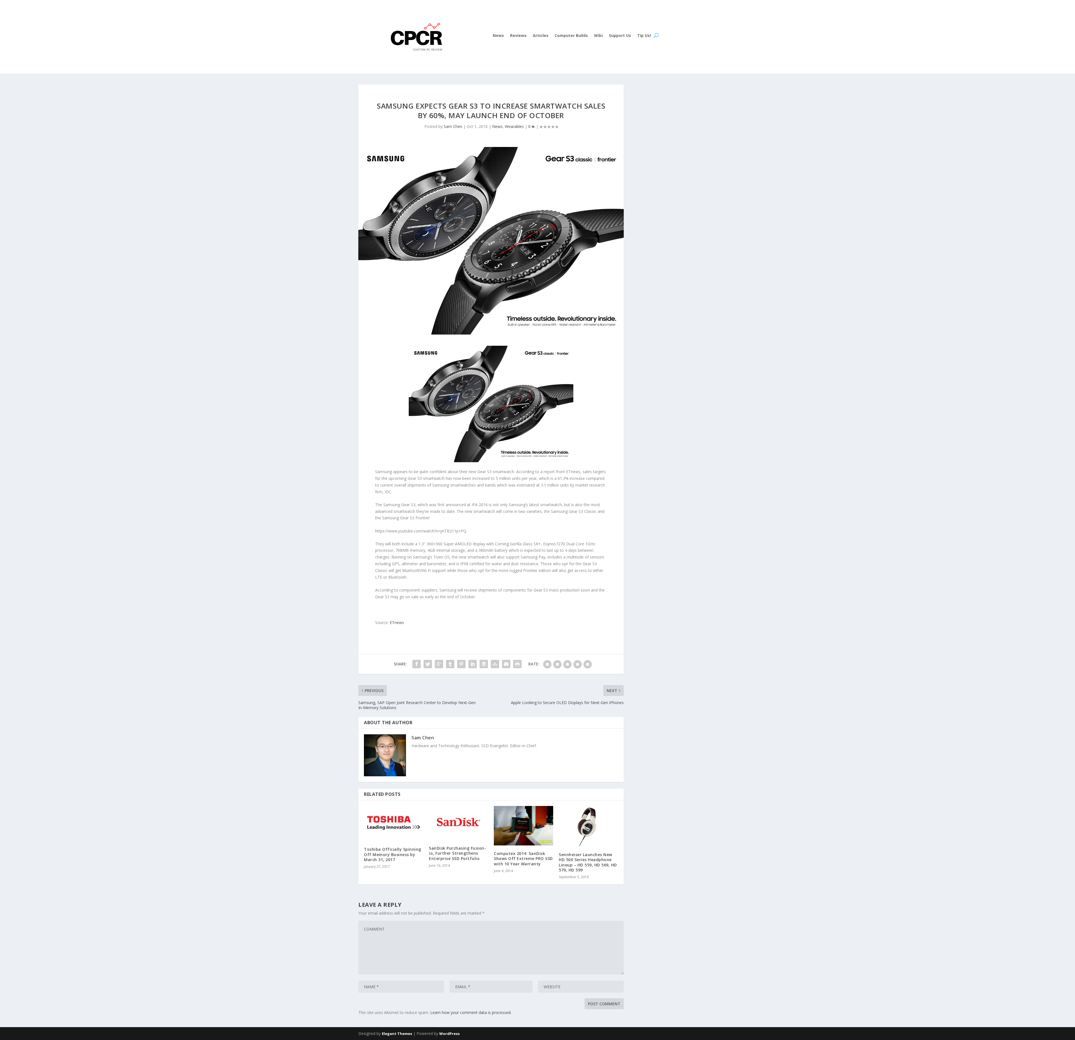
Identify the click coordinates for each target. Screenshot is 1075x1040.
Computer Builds (571, 36)
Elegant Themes (397, 1033)
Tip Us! (644, 36)
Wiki (598, 36)
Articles (540, 36)
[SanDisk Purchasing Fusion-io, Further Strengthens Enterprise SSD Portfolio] (458, 823)
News (498, 36)
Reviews (518, 36)
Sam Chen (453, 126)
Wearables (514, 126)
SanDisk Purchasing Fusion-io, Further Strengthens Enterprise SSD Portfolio (457, 853)
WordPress (449, 1033)
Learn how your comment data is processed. (470, 1012)
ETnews (397, 622)
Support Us (620, 36)
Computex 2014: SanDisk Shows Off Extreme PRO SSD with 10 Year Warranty (523, 858)
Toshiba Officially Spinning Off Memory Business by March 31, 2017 (392, 854)
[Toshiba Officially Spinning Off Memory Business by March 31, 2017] (393, 824)
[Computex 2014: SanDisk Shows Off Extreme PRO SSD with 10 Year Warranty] (523, 825)
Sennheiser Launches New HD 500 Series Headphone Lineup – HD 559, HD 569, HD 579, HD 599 (588, 862)
